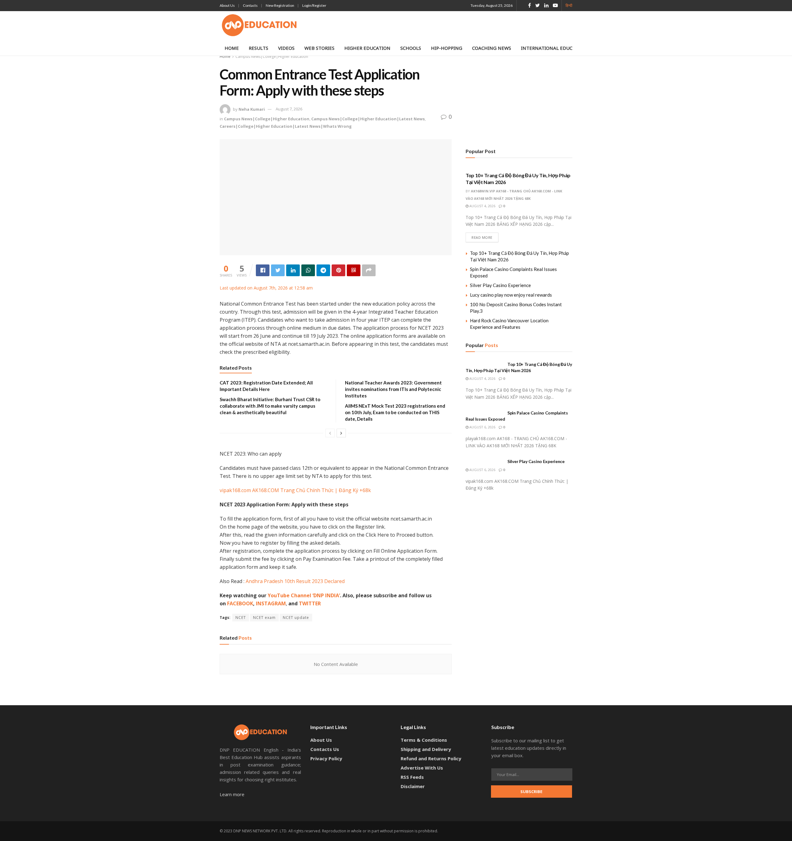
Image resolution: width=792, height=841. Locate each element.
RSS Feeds (412, 777)
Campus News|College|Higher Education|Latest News (368, 119)
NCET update (296, 617)
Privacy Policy (326, 758)
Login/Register (314, 5)
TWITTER (310, 603)
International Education (554, 48)
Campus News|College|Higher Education (271, 56)
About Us (227, 5)
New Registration (280, 5)
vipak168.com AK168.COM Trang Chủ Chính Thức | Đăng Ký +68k (295, 490)
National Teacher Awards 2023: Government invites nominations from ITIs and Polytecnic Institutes (393, 389)
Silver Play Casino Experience (500, 285)
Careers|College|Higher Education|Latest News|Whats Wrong (286, 126)
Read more (482, 237)
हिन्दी (569, 5)
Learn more (232, 794)
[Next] (341, 433)
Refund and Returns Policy (431, 758)
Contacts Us (324, 749)
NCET (240, 617)
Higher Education (367, 48)
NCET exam (264, 617)
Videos (286, 48)
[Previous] (330, 433)
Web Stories (319, 48)
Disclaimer (413, 786)
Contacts (250, 5)
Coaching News (491, 48)
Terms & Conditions (424, 740)
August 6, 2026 (481, 427)
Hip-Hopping (446, 48)
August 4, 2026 (481, 206)
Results (258, 48)
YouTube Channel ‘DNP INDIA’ (304, 595)
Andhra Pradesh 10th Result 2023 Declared (295, 581)
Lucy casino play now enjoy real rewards (511, 295)
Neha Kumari (252, 109)
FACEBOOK (240, 603)
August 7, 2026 (289, 109)
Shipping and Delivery (426, 749)
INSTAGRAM (271, 603)
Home (232, 48)
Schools (410, 48)
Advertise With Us (422, 768)
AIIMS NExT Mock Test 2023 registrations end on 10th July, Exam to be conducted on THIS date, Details (395, 412)
